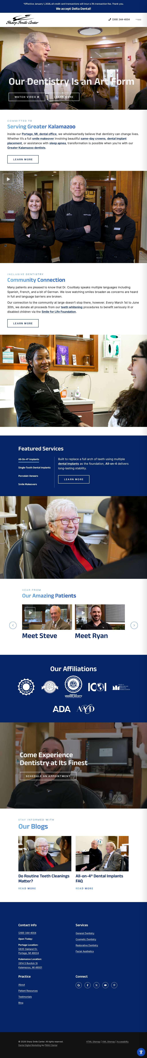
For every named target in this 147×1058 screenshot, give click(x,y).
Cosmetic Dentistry (86, 939)
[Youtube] (105, 985)
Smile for (59, 311)
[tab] (34, 459)
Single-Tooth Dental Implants (34, 467)
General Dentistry (85, 933)
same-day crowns (93, 138)
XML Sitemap (108, 1041)
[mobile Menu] (138, 20)
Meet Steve (39, 635)
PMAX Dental (51, 1045)
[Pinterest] (114, 985)
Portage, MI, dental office (39, 134)
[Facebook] (88, 985)
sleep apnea (57, 143)
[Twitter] (96, 985)
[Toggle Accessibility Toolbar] (141, 1052)
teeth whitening (72, 307)
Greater (26, 147)
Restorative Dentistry (87, 945)
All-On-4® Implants (28, 459)
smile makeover (43, 138)
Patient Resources (28, 990)
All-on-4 (111, 463)
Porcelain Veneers (28, 475)
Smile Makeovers (27, 484)
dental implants (68, 463)
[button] (13, 625)
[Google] (79, 985)
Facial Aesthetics (85, 951)
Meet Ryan (91, 635)
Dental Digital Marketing (29, 1045)
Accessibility (123, 1041)
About (21, 984)
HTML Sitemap (93, 1041)
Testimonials (25, 996)
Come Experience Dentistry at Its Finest (54, 759)
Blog (20, 1002)
